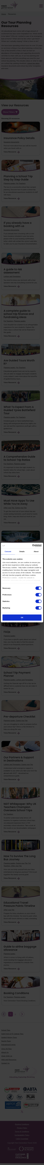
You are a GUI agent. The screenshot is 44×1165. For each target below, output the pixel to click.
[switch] (38, 594)
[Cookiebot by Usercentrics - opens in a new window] (32, 545)
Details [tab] (22, 551)
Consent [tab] (8, 551)
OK (22, 617)
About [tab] (36, 551)
